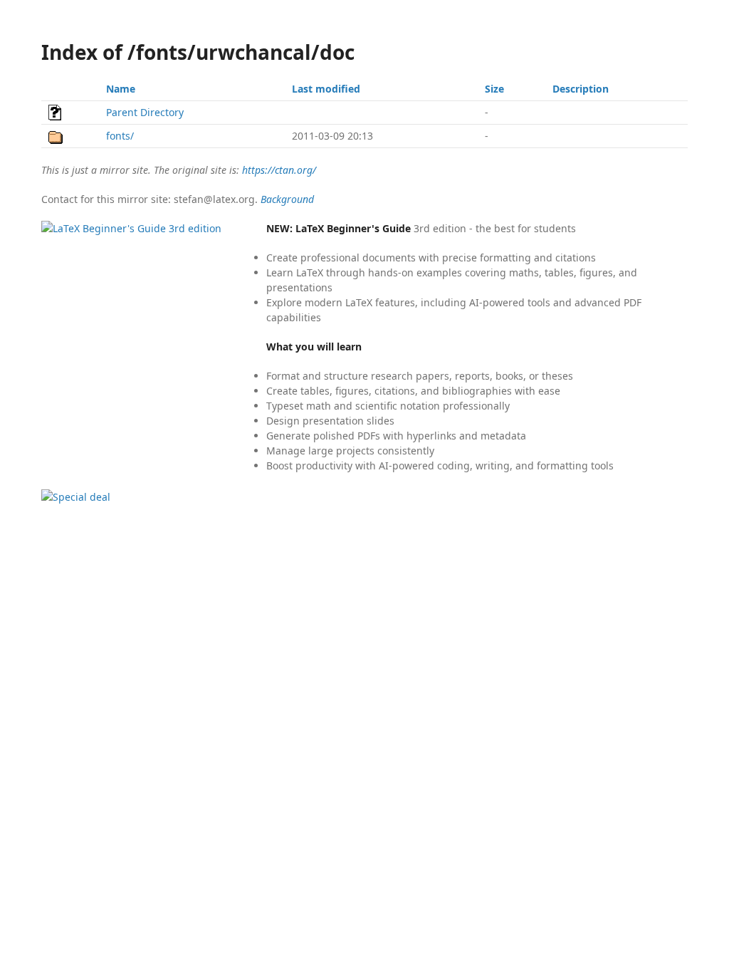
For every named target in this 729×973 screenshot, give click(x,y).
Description (580, 88)
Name (120, 88)
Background (287, 199)
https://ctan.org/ (279, 170)
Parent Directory (145, 112)
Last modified (326, 88)
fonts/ (120, 135)
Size (494, 88)
